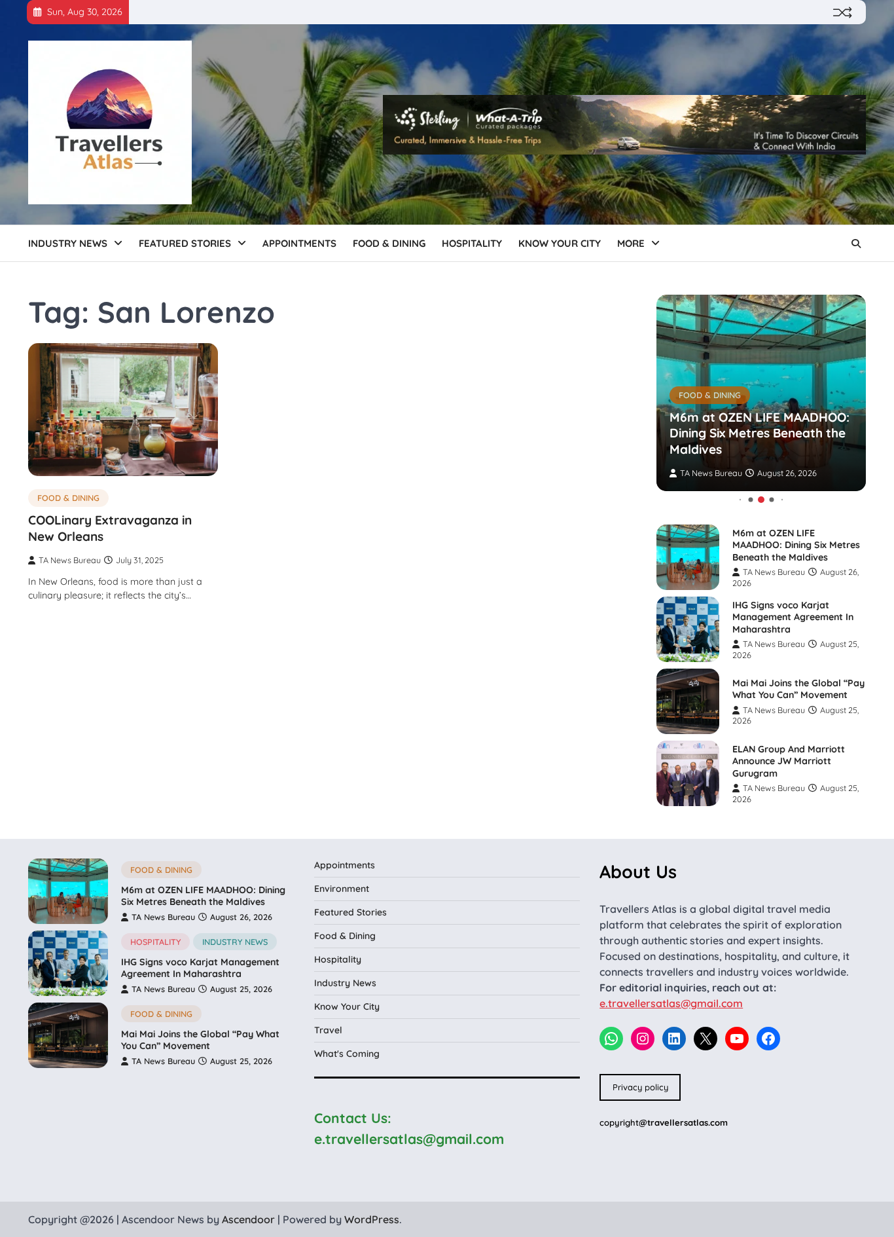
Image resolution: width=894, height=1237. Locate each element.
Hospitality (472, 243)
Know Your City (559, 243)
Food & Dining (389, 243)
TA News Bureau (70, 560)
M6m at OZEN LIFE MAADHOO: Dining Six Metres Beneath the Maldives (759, 433)
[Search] (856, 243)
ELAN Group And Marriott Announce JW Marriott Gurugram (788, 761)
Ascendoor (248, 1219)
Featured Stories (185, 243)
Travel (328, 1030)
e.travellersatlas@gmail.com (671, 1003)
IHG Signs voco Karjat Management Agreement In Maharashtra (792, 617)
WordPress (371, 1219)
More (631, 243)
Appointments (299, 243)
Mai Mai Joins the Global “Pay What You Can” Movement (798, 689)
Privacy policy (640, 1087)
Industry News (67, 243)
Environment (341, 889)
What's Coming (347, 1054)
